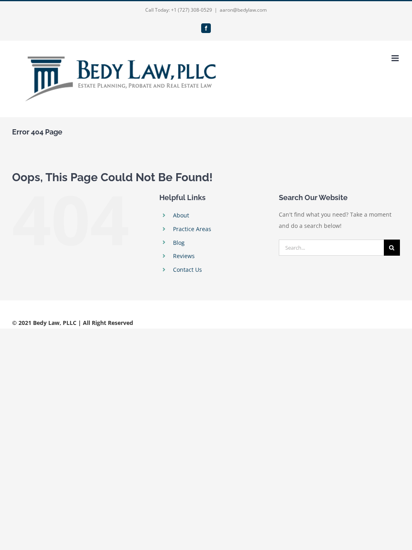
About (181, 215)
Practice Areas (192, 229)
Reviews (184, 256)
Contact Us (187, 269)
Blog (179, 242)
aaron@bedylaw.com (243, 9)
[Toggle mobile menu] (395, 58)
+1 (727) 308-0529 (191, 9)
